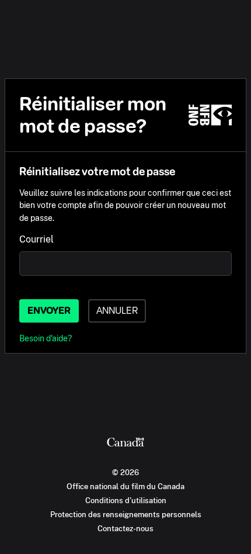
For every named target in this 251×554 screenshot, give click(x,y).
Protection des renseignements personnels (125, 514)
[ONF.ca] (210, 115)
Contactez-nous (125, 528)
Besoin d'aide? (45, 338)
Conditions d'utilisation (125, 500)
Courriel (36, 239)
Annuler (117, 310)
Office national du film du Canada (125, 486)
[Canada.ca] (125, 444)
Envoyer (49, 310)
